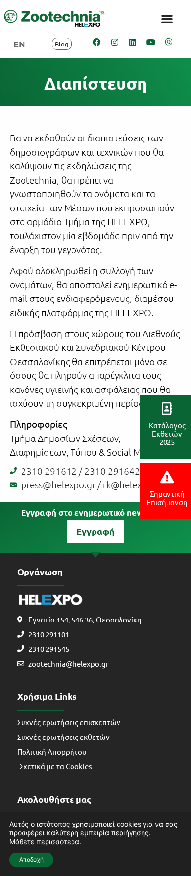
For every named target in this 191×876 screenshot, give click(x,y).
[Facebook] (96, 42)
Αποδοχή (31, 859)
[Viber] (169, 42)
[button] (166, 18)
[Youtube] (151, 42)
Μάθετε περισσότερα (44, 841)
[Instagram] (114, 42)
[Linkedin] (133, 42)
